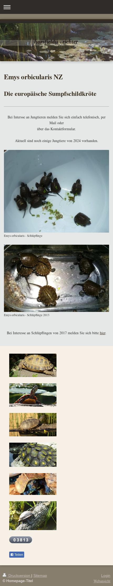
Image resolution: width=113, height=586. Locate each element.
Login (105, 575)
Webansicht (102, 580)
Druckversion (19, 575)
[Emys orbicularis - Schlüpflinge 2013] (56, 278)
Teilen (18, 555)
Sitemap (40, 575)
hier (102, 332)
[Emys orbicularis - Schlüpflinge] (56, 191)
